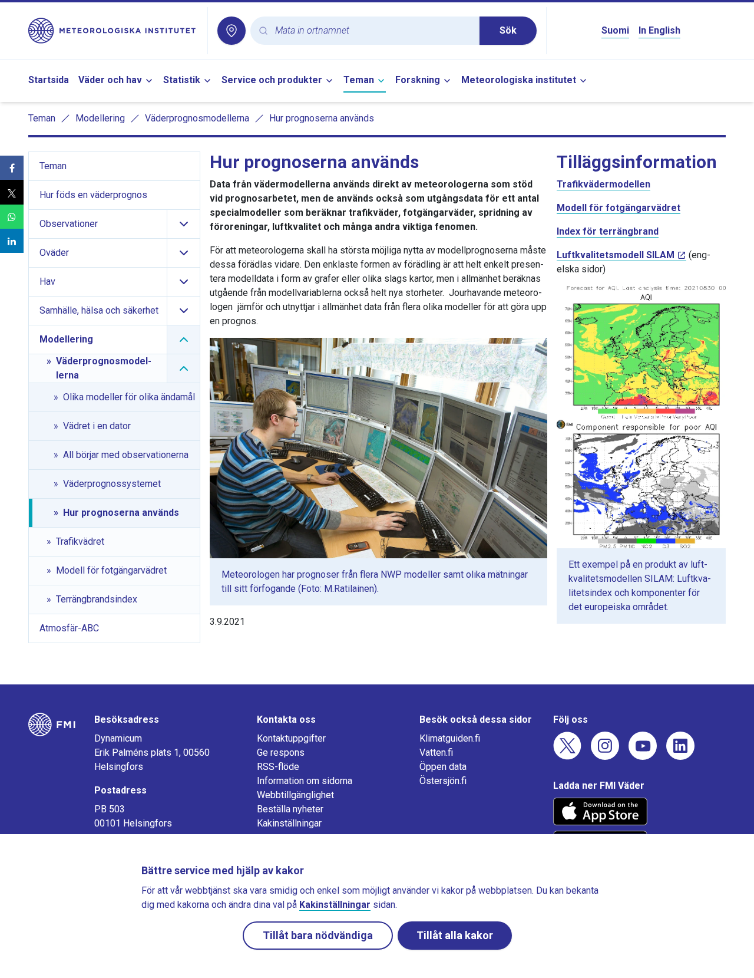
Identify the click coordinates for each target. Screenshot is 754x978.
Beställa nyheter (290, 809)
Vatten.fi (436, 752)
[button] (12, 168)
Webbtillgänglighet (295, 795)
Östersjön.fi (443, 780)
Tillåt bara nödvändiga (318, 935)
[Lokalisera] (231, 31)
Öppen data (443, 766)
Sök (508, 30)
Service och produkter (271, 79)
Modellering (100, 118)
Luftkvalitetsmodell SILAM (615, 255)
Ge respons (281, 752)
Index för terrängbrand (608, 231)
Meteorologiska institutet (518, 79)
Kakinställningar (289, 823)
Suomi (615, 30)
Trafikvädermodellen (603, 184)
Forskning (417, 79)
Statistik (181, 79)
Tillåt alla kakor (454, 935)
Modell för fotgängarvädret (618, 207)
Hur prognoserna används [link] (321, 118)
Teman (358, 79)
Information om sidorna (304, 780)
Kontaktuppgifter (291, 738)
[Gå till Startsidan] (113, 31)
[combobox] (372, 31)
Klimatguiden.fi (449, 738)
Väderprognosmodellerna (197, 118)
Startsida (48, 79)
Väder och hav (110, 79)
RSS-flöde (278, 766)
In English (659, 30)
